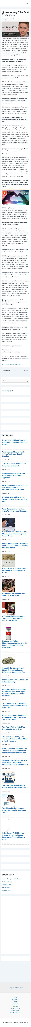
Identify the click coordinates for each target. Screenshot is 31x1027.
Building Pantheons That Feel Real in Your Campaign (15, 681)
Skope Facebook (7, 882)
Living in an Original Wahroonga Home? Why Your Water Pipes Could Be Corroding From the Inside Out (14, 693)
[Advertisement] (15, 924)
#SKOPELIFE (15, 1006)
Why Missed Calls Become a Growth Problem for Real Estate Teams (14, 810)
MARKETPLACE (15, 1008)
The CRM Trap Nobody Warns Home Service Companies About (14, 786)
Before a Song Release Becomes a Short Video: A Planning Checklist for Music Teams (15, 546)
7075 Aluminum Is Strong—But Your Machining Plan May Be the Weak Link (14, 705)
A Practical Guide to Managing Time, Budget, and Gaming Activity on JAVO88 (13, 618)
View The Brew (6, 890)
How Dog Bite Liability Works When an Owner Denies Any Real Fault (14, 499)
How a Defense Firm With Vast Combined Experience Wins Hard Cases (15, 442)
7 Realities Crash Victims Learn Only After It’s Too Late (14, 465)
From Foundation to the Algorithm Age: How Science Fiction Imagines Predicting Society (15, 487)
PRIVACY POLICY (15, 1012)
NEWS (15, 1002)
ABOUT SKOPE (15, 1010)
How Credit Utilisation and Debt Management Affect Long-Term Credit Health (14, 534)
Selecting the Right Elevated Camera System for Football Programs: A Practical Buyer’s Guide (13, 836)
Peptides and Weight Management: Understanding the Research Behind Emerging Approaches (14, 644)
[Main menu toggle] (27, 3)
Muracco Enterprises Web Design (11, 879)
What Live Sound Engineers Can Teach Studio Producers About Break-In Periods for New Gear (14, 751)
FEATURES (15, 1000)
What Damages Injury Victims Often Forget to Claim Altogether (14, 510)
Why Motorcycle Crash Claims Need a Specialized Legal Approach (13, 476)
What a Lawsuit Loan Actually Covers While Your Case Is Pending (13, 454)
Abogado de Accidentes (16, 988)
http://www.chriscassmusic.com (11, 364)
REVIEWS (15, 1004)
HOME (15, 997)
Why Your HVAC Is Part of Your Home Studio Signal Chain (14, 728)
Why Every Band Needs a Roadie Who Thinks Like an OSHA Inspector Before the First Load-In (15, 762)
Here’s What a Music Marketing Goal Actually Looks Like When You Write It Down (14, 717)
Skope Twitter (6, 887)
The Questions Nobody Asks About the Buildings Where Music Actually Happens (15, 739)
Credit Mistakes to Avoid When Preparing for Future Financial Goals (14, 570)
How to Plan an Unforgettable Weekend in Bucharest (13, 594)
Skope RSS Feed (6, 884)
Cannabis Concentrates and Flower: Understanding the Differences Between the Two (13, 670)
